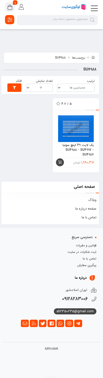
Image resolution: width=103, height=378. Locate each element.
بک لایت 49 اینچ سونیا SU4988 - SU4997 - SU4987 (78, 150)
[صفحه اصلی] (93, 58)
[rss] (34, 323)
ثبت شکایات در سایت (82, 251)
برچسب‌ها (78, 57)
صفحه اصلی (84, 186)
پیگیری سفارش (86, 265)
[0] (10, 8)
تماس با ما (89, 217)
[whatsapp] (60, 323)
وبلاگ (92, 200)
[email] (25, 323)
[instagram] (69, 323)
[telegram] (78, 323)
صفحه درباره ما (85, 208)
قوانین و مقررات (86, 245)
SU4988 (60, 57)
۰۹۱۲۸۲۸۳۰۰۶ (75, 299)
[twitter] (43, 323)
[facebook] (51, 323)
